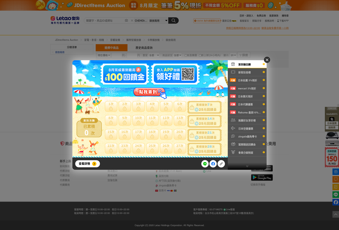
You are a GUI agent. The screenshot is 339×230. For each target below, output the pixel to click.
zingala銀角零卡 (247, 136)
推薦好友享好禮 (247, 120)
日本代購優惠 (242, 104)
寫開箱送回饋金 (247, 144)
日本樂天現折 (242, 96)
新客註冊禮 (244, 72)
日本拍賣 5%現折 (244, 80)
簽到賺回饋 (244, 64)
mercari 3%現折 (243, 88)
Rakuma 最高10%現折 (247, 112)
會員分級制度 (245, 152)
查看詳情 (84, 163)
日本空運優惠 (245, 128)
